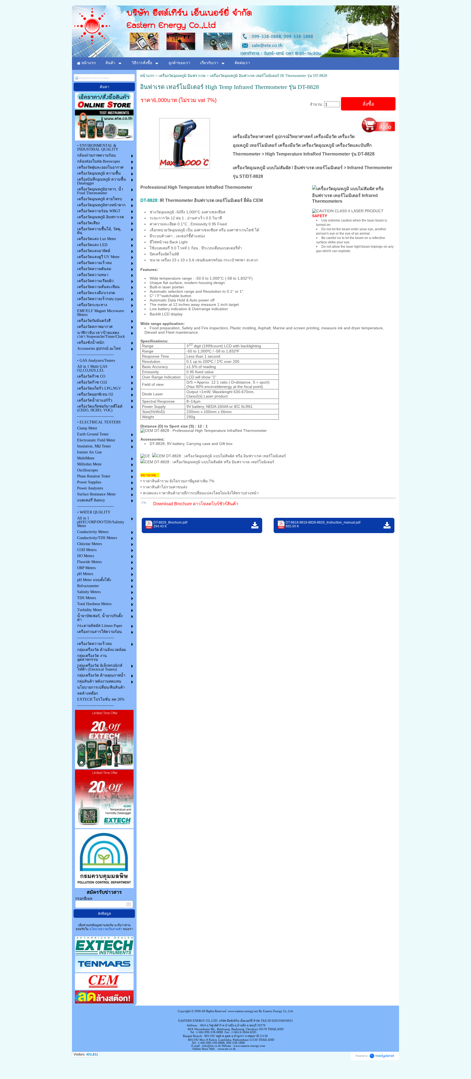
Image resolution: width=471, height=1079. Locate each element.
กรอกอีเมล (83, 898)
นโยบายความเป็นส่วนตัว (106, 929)
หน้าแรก (147, 76)
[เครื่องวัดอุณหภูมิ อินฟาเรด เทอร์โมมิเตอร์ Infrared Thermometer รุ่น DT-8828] (184, 142)
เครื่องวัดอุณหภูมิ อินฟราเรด (182, 76)
